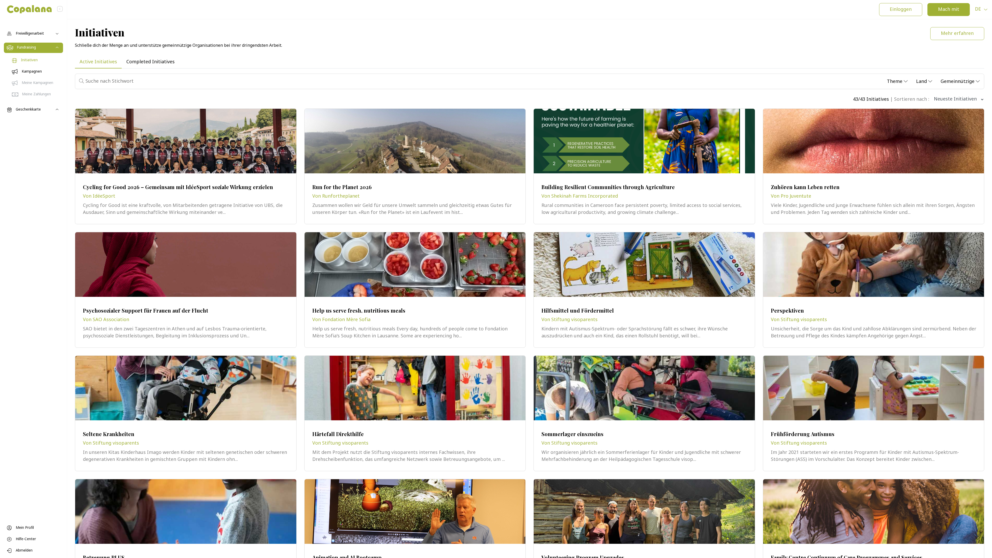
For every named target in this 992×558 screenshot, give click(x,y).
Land (922, 82)
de (978, 9)
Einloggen (901, 10)
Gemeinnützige (958, 82)
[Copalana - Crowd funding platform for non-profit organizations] (26, 9)
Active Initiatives (98, 62)
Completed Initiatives (150, 62)
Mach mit (948, 10)
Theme (895, 82)
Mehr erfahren (957, 34)
